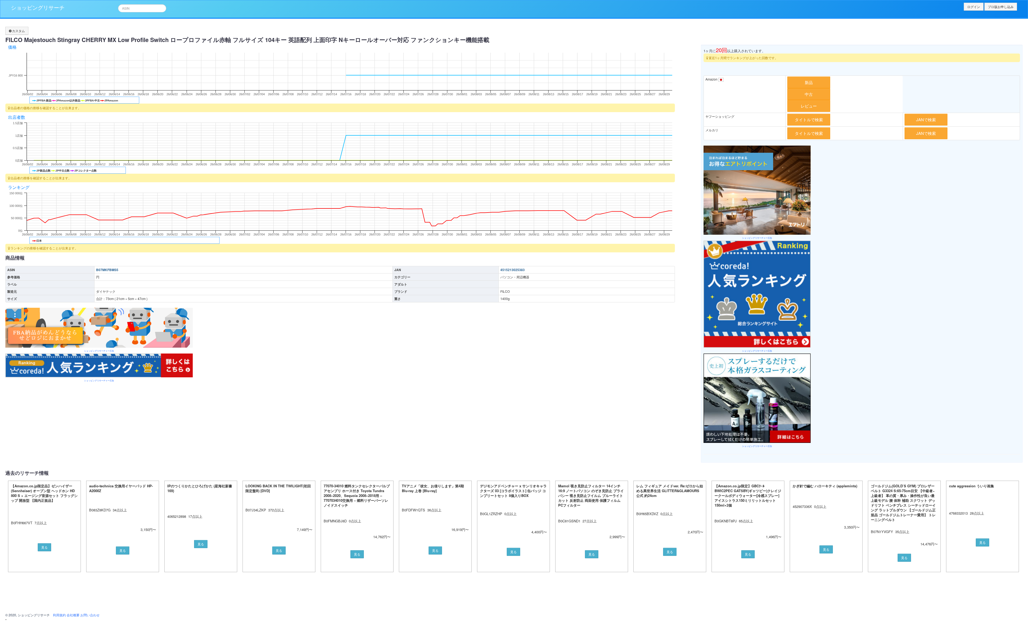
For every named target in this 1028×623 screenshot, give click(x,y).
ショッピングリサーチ (38, 7)
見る (44, 547)
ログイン (973, 6)
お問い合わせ (90, 615)
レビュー (809, 106)
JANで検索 (926, 119)
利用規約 (59, 615)
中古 (809, 94)
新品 (809, 82)
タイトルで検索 (809, 119)
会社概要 (73, 615)
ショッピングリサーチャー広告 (99, 350)
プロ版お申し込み (1001, 6)
